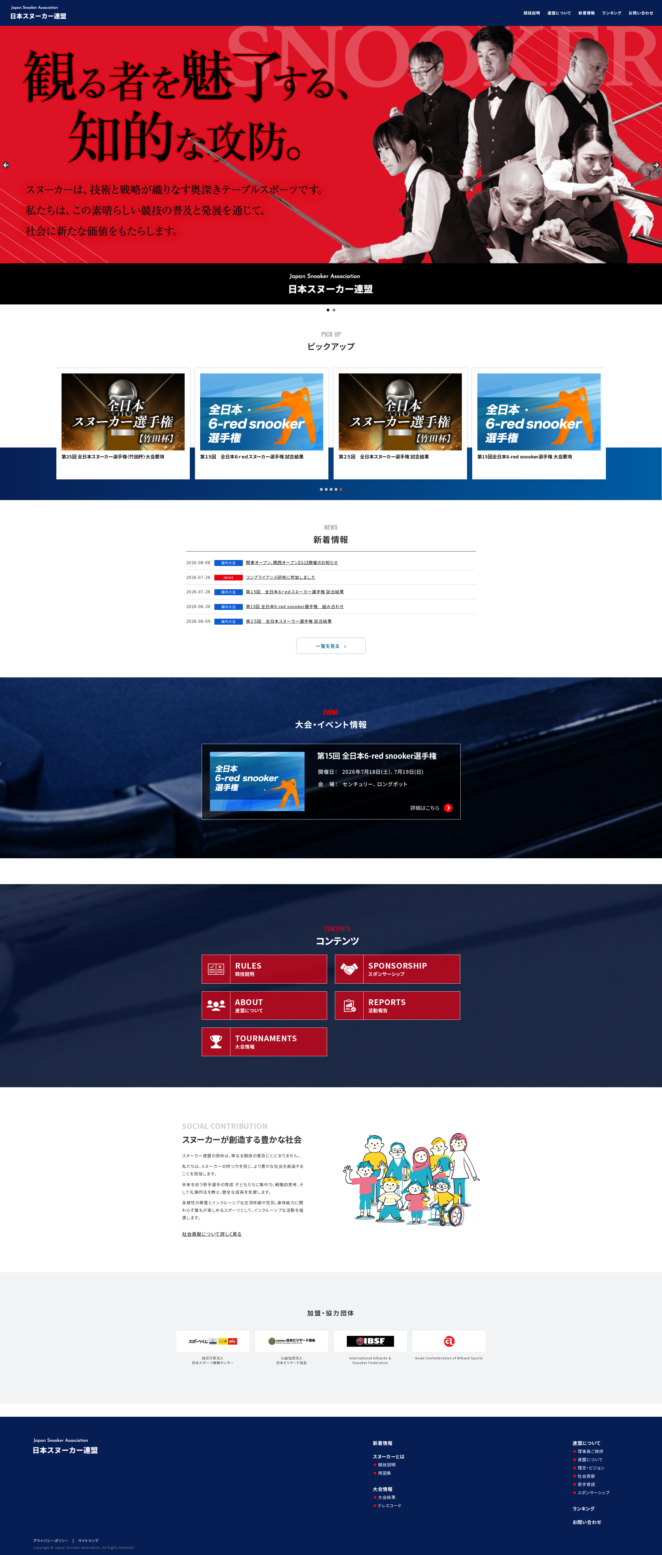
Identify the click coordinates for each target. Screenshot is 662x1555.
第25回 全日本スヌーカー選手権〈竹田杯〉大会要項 (528, 456)
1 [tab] (328, 310)
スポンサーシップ (594, 1492)
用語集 (384, 1473)
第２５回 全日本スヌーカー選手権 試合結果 (107, 456)
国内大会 (228, 562)
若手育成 (586, 1484)
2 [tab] (334, 310)
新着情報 (586, 13)
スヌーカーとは (389, 1456)
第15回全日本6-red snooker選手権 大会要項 (247, 456)
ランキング (611, 13)
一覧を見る (328, 645)
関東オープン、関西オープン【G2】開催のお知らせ (292, 562)
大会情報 (383, 1488)
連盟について (559, 13)
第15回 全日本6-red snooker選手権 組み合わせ (295, 606)
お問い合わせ (641, 13)
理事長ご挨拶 (591, 1451)
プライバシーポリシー (51, 1540)
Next (656, 165)
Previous (6, 165)
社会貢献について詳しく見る (212, 1233)
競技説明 (532, 13)
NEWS (229, 577)
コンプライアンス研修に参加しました (280, 577)
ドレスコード (390, 1505)
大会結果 (387, 1497)
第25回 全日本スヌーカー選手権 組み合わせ (387, 456)
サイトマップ (88, 1540)
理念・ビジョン (591, 1468)
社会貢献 (586, 1476)
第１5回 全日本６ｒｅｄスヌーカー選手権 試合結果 (295, 591)
